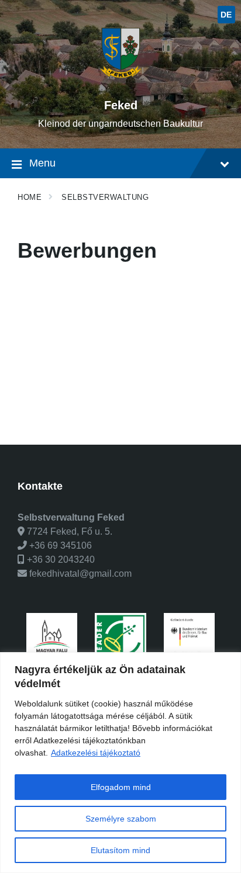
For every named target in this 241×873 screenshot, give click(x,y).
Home (30, 197)
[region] (120, 762)
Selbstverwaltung (105, 197)
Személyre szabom (120, 818)
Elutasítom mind (120, 850)
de (226, 14)
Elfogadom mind (121, 787)
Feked (120, 105)
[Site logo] (120, 85)
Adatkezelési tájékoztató (95, 752)
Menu (42, 163)
